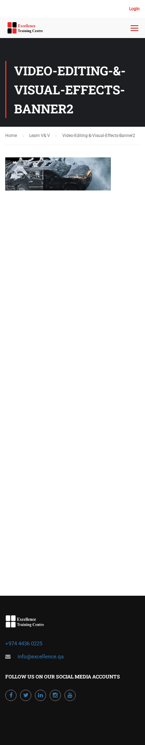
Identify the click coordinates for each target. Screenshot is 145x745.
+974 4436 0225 (24, 643)
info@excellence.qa (41, 656)
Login (134, 8)
